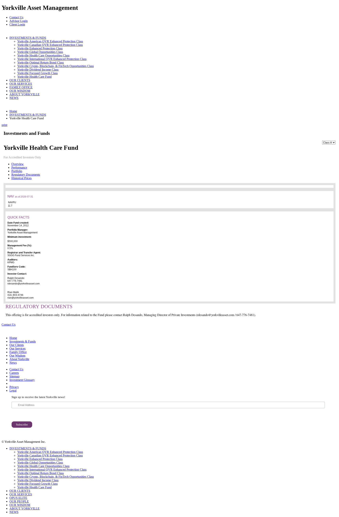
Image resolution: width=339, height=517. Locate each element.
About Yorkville (19, 359)
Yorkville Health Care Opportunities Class (43, 55)
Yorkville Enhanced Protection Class (40, 48)
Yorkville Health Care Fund (34, 76)
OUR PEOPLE (19, 501)
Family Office (18, 352)
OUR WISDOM (19, 90)
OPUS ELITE (18, 498)
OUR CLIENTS (19, 80)
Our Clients (16, 345)
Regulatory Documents (25, 174)
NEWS (13, 98)
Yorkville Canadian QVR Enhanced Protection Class (50, 45)
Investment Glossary (22, 380)
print (4, 125)
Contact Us (16, 17)
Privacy (14, 387)
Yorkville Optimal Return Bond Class (40, 62)
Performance (19, 167)
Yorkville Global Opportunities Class (40, 52)
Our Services (17, 348)
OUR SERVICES (20, 83)
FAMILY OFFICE (21, 87)
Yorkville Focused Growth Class (37, 73)
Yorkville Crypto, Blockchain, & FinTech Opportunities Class (55, 66)
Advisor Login (18, 21)
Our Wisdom (17, 355)
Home (13, 111)
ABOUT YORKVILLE (24, 94)
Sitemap (14, 376)
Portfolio (16, 171)
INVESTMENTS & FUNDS (27, 37)
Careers (14, 373)
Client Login (17, 24)
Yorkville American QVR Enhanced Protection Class (50, 41)
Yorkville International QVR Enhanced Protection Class (52, 59)
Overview (17, 164)
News (13, 362)
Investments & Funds (22, 341)
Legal (12, 390)
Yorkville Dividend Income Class (37, 69)
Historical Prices (21, 178)
